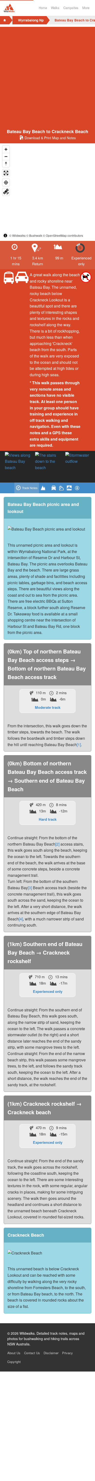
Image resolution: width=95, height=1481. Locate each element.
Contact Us (32, 1353)
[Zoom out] (6, 156)
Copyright (14, 1361)
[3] (30, 887)
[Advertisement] (47, 74)
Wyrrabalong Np (31, 20)
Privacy (67, 1353)
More (85, 7)
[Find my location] (6, 182)
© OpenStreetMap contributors (63, 235)
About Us (13, 1353)
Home (43, 7)
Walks (55, 7)
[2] (57, 844)
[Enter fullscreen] (6, 173)
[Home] (4, 20)
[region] (47, 192)
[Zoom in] (6, 149)
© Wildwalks (17, 235)
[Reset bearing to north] (6, 163)
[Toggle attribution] (5, 235)
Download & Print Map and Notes (50, 137)
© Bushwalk (34, 235)
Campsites (70, 7)
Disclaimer (51, 1353)
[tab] (26, 488)
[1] (79, 744)
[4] (21, 919)
